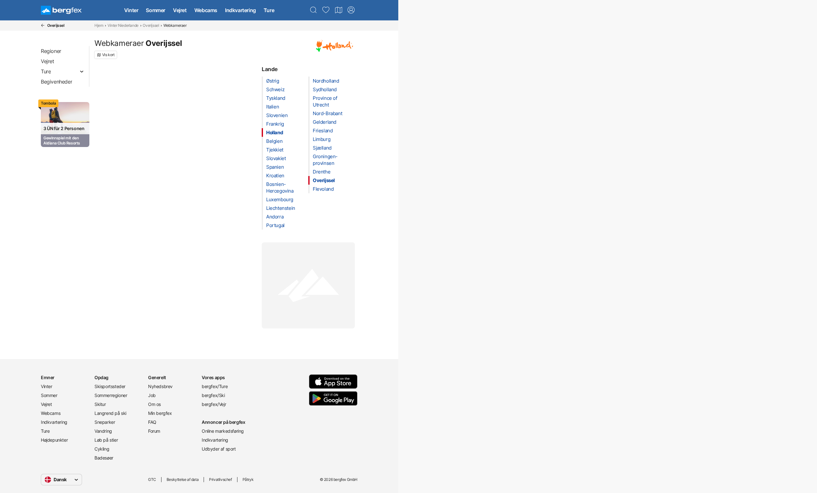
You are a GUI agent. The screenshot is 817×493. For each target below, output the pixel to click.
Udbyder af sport (219, 449)
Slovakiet (276, 158)
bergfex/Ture (215, 386)
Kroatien (275, 176)
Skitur (100, 404)
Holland (274, 132)
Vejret (180, 10)
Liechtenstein (280, 208)
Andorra (274, 217)
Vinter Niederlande (123, 25)
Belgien (274, 141)
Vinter (131, 10)
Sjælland (322, 148)
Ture (269, 10)
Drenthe (321, 172)
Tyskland (275, 98)
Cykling (101, 449)
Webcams (205, 10)
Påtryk (248, 479)
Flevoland (323, 189)
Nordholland (326, 81)
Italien (272, 107)
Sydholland (325, 89)
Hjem (98, 25)
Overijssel (151, 25)
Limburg (321, 139)
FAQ (152, 422)
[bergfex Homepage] (61, 10)
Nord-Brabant (327, 113)
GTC (152, 479)
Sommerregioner (110, 395)
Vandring (103, 431)
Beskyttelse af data (183, 479)
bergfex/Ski (213, 395)
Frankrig (275, 124)
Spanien (275, 167)
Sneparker (104, 422)
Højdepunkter (54, 440)
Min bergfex (160, 413)
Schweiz (275, 89)
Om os (154, 404)
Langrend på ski (110, 413)
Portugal (275, 225)
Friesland (323, 131)
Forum (154, 431)
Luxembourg (279, 199)
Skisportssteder (109, 386)
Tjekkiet (274, 150)
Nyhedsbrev (160, 386)
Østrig (272, 81)
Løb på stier (106, 440)
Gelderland (324, 122)
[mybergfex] (351, 10)
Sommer (155, 10)
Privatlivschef (220, 479)
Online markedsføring (223, 431)
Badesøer (103, 457)
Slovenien (277, 115)
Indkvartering (240, 10)
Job (152, 395)
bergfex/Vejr (214, 404)
